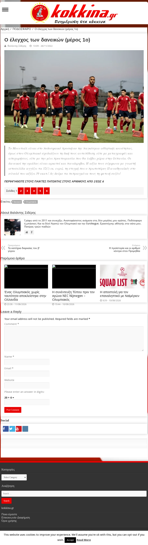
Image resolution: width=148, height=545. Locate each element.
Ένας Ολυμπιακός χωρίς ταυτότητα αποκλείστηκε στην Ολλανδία (25, 295)
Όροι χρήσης (9, 520)
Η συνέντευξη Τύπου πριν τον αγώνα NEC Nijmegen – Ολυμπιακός (73, 295)
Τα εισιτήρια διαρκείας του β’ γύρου (24, 248)
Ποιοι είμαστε (9, 514)
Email (8, 368)
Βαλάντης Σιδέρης (17, 46)
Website (9, 380)
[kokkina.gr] (74, 12)
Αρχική (5, 29)
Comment (11, 324)
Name (9, 356)
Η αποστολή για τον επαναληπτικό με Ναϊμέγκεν (119, 294)
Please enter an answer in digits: (24, 391)
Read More (84, 540)
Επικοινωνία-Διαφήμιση (15, 517)
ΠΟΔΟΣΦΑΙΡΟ (22, 29)
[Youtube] (19, 429)
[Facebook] (6, 429)
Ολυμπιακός (31, 202)
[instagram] (25, 429)
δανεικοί (17, 202)
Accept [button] (70, 540)
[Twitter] (12, 429)
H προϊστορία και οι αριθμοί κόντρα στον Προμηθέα (124, 248)
